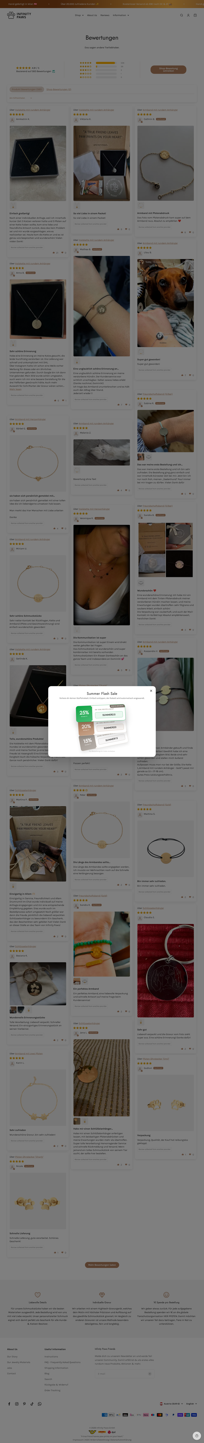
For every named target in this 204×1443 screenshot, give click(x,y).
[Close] (151, 690)
